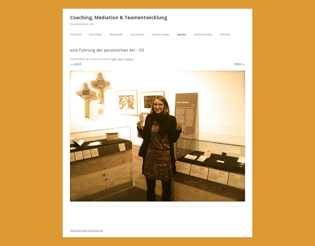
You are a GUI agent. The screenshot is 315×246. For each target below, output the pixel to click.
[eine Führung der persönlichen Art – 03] (157, 136)
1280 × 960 (116, 59)
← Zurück (75, 63)
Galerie (181, 34)
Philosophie (137, 34)
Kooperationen (203, 34)
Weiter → (239, 63)
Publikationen (160, 34)
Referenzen (116, 34)
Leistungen (95, 34)
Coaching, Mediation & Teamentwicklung (118, 17)
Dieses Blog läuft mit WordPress (86, 230)
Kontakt (225, 34)
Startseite (75, 34)
